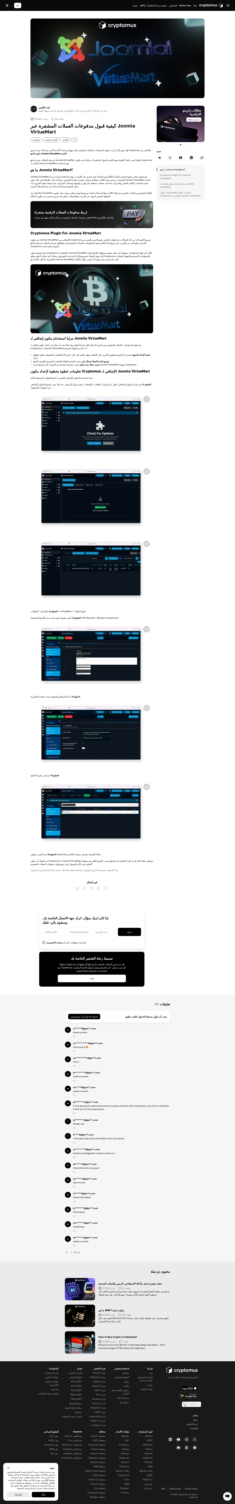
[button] (91, 298)
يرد (74, 1036)
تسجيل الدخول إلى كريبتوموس (84, 1016)
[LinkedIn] (170, 1439)
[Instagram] (187, 1439)
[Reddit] (187, 1448)
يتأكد (43, 1494)
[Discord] (178, 1448)
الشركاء (18, 1494)
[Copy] (202, 157)
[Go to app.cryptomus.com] (211, 5)
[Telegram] (195, 1448)
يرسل (129, 932)
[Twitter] (195, 1439)
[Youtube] (178, 1439)
